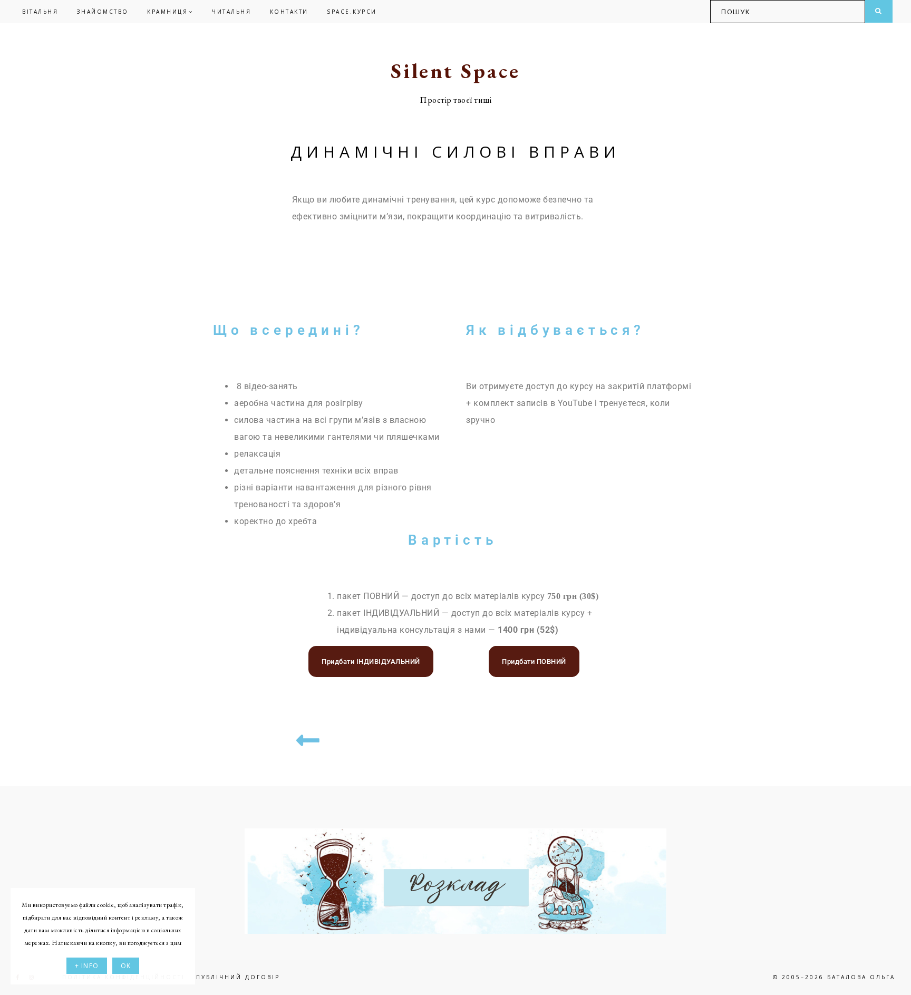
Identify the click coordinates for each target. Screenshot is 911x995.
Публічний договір (238, 977)
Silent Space (455, 70)
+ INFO (87, 965)
